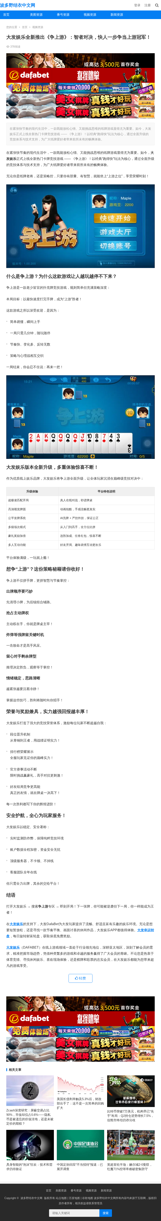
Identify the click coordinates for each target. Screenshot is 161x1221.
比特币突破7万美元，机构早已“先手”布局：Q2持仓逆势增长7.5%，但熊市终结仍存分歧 (130, 1116)
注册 (147, 5)
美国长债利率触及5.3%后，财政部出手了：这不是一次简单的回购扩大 (80, 1103)
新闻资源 (116, 14)
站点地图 (61, 1198)
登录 (137, 5)
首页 (6, 14)
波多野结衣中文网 (17, 5)
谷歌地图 (87, 1198)
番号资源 (63, 14)
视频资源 (90, 14)
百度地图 (74, 1198)
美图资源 (36, 14)
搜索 (106, 1213)
